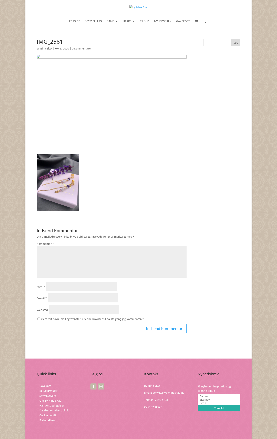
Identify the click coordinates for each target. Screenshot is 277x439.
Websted (42, 310)
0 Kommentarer (82, 48)
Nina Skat (46, 48)
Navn (41, 286)
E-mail (42, 298)
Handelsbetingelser (51, 405)
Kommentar (45, 244)
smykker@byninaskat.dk (168, 392)
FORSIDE (74, 21)
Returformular (48, 391)
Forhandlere (47, 420)
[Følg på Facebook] (93, 386)
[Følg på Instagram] (101, 386)
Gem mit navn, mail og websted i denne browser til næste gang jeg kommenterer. (93, 319)
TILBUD (144, 21)
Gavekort (45, 386)
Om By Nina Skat (50, 400)
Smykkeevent (47, 395)
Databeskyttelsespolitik (54, 410)
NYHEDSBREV (162, 21)
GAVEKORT (183, 21)
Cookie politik (48, 415)
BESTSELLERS (93, 21)
